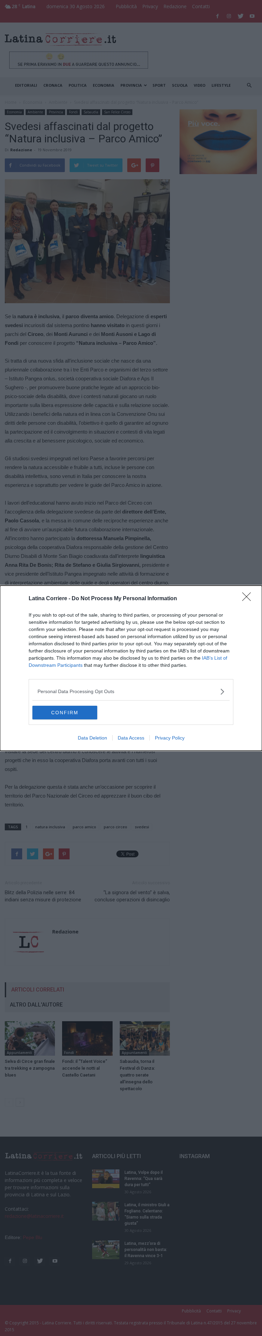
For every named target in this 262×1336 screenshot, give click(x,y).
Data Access (131, 738)
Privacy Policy (170, 738)
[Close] (248, 598)
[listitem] (131, 691)
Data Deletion (92, 738)
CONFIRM (64, 712)
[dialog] (131, 668)
